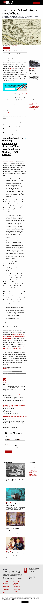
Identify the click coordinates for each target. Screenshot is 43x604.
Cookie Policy (13, 599)
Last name (17, 439)
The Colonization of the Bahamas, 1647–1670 (14, 394)
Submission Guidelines (15, 584)
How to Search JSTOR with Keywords (34, 112)
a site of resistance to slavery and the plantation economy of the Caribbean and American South (14, 336)
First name (7, 439)
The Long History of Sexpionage (15, 553)
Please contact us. (6, 368)
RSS (4, 592)
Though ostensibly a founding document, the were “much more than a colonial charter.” (12, 146)
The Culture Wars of (34, 107)
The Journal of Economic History (9, 373)
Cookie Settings (17, 601)
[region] (21, 599)
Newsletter (36, 3)
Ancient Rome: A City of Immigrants (33, 104)
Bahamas (5, 371)
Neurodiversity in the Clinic (33, 109)
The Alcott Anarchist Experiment (32, 72)
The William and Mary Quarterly (20, 373)
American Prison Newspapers (16, 590)
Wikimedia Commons (14, 45)
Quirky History (8, 502)
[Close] (41, 596)
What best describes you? (19, 445)
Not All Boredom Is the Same (33, 464)
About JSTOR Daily (7, 581)
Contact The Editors (17, 581)
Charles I (11, 68)
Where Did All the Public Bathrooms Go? (34, 101)
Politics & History (5, 7)
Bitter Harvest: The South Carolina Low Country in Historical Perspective (14, 417)
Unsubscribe (6, 586)
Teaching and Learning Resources (7, 590)
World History (8, 477)
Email (6, 444)
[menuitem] (36, 3)
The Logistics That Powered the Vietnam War (15, 480)
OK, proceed (25, 601)
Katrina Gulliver (8, 51)
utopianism (9, 371)
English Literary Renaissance (17, 371)
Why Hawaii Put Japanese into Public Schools (33, 471)
